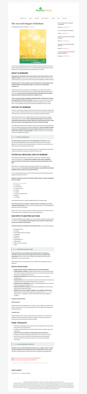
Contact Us (46, 381)
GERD (45, 292)
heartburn (50, 292)
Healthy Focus (43, 9)
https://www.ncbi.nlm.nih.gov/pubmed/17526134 (24, 359)
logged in (19, 373)
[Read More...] (67, 27)
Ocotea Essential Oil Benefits (65, 30)
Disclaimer (51, 381)
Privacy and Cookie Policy (59, 381)
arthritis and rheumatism (21, 183)
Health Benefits (41, 362)
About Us (42, 381)
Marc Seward (31, 26)
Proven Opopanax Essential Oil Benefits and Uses (66, 52)
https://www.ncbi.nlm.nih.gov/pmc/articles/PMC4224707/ (27, 358)
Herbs (46, 362)
